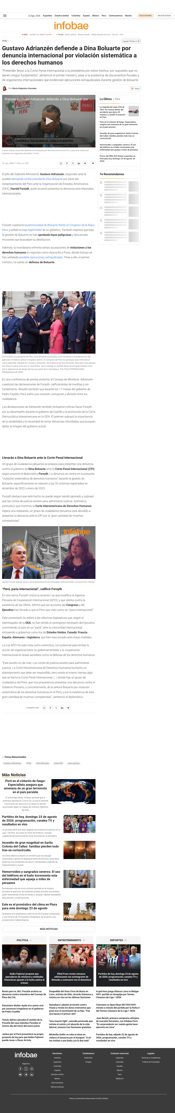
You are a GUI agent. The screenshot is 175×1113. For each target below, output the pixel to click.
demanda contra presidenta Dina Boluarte (37, 179)
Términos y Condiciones (150, 1058)
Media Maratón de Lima (100, 35)
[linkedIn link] (32, 1074)
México (95, 15)
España (86, 15)
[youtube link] (20, 1074)
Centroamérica (116, 15)
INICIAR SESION (164, 16)
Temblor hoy (41, 35)
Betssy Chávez (84, 35)
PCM (29, 763)
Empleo (88, 1062)
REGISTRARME (146, 16)
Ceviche (115, 35)
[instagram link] (32, 1069)
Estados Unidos (62, 15)
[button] (4, 15)
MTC (121, 35)
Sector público (70, 35)
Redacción (88, 1058)
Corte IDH (58, 763)
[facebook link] (20, 1069)
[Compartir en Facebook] (67, 163)
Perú (104, 15)
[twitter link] (26, 1069)
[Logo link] (71, 25)
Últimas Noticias (57, 1087)
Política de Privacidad (150, 1062)
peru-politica (74, 763)
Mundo (128, 15)
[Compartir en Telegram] (84, 163)
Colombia (76, 15)
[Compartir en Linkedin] (78, 163)
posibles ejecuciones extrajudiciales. (41, 257)
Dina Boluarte (42, 763)
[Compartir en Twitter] (72, 163)
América (57, 1058)
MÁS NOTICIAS (49, 928)
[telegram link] (26, 1074)
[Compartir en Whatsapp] (61, 163)
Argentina (47, 15)
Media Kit (119, 1079)
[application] (48, 121)
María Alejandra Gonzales (24, 88)
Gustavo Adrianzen (12, 763)
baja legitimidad (32, 230)
